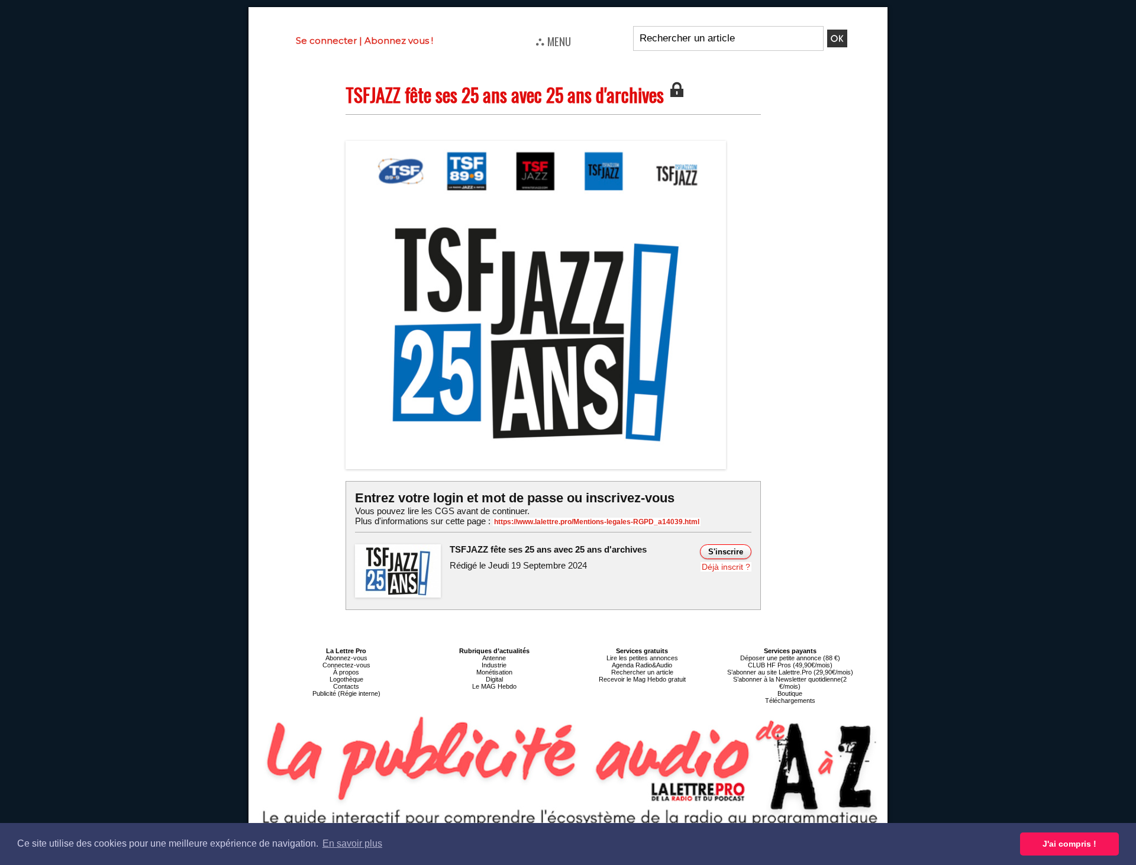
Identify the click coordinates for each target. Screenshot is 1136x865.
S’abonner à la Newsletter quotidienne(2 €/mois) (790, 683)
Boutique (789, 693)
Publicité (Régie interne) (346, 693)
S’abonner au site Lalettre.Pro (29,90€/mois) (790, 672)
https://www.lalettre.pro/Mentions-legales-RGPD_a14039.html (596, 522)
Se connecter (326, 40)
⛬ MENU (553, 41)
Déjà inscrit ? (726, 567)
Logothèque (346, 679)
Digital (494, 679)
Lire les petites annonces (642, 657)
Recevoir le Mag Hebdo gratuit (642, 679)
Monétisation (494, 672)
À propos (346, 672)
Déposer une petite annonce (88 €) (790, 657)
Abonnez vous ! (398, 40)
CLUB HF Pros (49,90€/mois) (790, 665)
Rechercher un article (642, 672)
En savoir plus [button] (352, 843)
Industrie (494, 665)
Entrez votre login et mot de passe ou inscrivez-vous (514, 497)
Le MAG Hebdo (494, 686)
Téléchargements (790, 700)
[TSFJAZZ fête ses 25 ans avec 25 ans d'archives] (536, 144)
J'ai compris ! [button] (1069, 843)
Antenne (494, 657)
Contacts (346, 686)
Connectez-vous (346, 665)
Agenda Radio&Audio (642, 665)
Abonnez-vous (346, 657)
